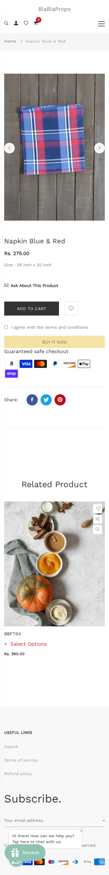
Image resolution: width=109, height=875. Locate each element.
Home (10, 41)
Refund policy (18, 773)
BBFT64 (12, 633)
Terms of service (21, 760)
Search (11, 746)
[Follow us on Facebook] (32, 399)
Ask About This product (34, 285)
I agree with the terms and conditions (49, 327)
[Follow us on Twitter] (46, 399)
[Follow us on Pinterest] (60, 399)
